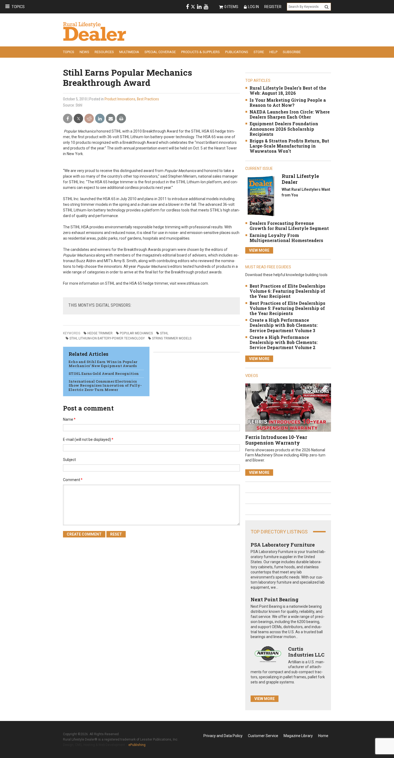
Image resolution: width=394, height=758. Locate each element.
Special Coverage (160, 52)
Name (69, 419)
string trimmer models (171, 338)
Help (273, 52)
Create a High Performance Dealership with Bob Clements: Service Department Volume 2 (284, 342)
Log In (253, 7)
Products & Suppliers (200, 52)
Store (259, 52)
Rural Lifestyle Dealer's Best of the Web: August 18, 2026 (288, 90)
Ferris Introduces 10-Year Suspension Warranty (276, 440)
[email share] (110, 118)
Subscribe (292, 52)
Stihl (164, 333)
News (84, 52)
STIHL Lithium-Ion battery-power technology (107, 338)
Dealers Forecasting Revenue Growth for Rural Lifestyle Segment (289, 225)
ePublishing (137, 745)
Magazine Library (298, 736)
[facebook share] (67, 118)
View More (259, 250)
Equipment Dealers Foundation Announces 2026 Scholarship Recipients (284, 129)
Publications (236, 52)
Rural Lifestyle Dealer (300, 179)
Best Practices (148, 99)
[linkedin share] (100, 118)
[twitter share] (78, 118)
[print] (121, 118)
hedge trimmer (100, 333)
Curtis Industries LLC (306, 652)
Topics (18, 7)
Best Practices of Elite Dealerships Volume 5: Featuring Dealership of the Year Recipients (287, 308)
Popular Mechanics (136, 333)
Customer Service (263, 736)
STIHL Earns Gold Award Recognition (104, 373)
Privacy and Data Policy (223, 736)
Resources (104, 52)
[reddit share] (89, 118)
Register (272, 7)
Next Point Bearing (274, 599)
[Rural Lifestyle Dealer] (261, 196)
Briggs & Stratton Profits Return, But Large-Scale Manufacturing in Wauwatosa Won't (289, 146)
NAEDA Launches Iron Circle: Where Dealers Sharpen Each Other (290, 114)
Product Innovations (120, 99)
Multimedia (129, 52)
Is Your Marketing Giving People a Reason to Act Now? (288, 102)
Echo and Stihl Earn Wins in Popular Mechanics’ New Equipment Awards (103, 363)
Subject (69, 459)
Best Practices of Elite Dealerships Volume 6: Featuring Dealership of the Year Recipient (287, 291)
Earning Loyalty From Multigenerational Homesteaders (286, 237)
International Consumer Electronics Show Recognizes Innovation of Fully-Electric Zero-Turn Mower (105, 385)
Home (323, 736)
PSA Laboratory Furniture (283, 544)
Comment (73, 480)
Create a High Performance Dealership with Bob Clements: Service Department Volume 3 (284, 325)
